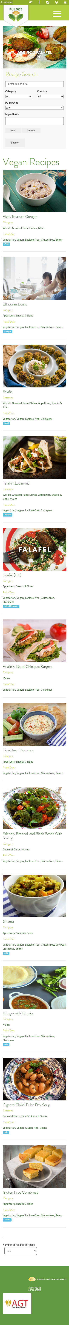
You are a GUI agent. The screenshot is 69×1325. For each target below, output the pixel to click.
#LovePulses (6, 2)
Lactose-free (32, 239)
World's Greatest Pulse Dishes (20, 228)
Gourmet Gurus (11, 849)
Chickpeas (46, 419)
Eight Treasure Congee (20, 216)
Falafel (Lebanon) (16, 483)
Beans (59, 239)
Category (10, 91)
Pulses (16, 16)
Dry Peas (61, 944)
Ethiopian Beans (15, 304)
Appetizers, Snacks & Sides (18, 315)
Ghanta (8, 921)
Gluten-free (47, 239)
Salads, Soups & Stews (34, 1116)
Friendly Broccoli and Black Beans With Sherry (32, 835)
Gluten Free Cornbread (20, 1192)
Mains (41, 228)
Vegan (20, 239)
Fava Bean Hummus (18, 750)
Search (15, 142)
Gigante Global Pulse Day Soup (26, 1104)
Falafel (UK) (12, 575)
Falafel (8, 391)
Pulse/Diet (11, 103)
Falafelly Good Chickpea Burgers (27, 666)
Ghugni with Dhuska (18, 1013)
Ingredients (12, 114)
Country (42, 91)
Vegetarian (9, 239)
